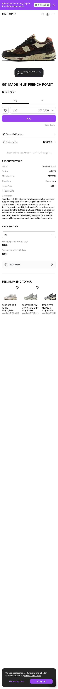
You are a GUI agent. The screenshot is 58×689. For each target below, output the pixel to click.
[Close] (39, 71)
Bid (42, 100)
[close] (54, 5)
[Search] (42, 14)
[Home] (9, 14)
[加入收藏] (5, 110)
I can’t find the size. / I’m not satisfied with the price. (29, 153)
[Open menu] (53, 14)
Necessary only (16, 681)
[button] (48, 14)
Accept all (41, 681)
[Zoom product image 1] (29, 48)
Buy (16, 100)
